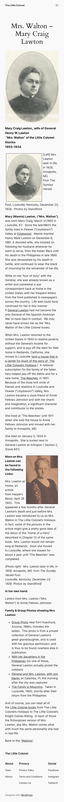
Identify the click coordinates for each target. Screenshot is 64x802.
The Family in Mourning (27, 687)
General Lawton (18, 310)
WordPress (26, 795)
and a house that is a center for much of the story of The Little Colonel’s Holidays (31, 361)
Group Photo (20, 622)
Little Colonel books (23, 707)
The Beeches (29, 378)
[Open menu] (57, 5)
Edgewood (24, 233)
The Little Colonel (15, 5)
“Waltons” (27, 740)
